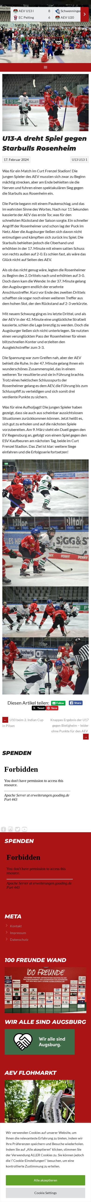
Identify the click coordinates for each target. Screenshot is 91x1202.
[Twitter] (17, 829)
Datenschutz (19, 939)
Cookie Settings (45, 1193)
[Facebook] (3, 829)
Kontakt (16, 926)
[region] (45, 1162)
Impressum (18, 933)
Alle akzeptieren (45, 1180)
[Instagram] (10, 829)
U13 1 (83, 160)
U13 (75, 160)
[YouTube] (24, 829)
